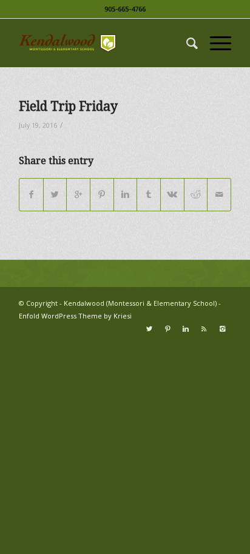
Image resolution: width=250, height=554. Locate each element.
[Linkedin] (186, 329)
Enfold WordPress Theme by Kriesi (75, 315)
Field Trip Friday (68, 106)
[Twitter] (149, 329)
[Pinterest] (167, 329)
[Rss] (204, 329)
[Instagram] (222, 329)
